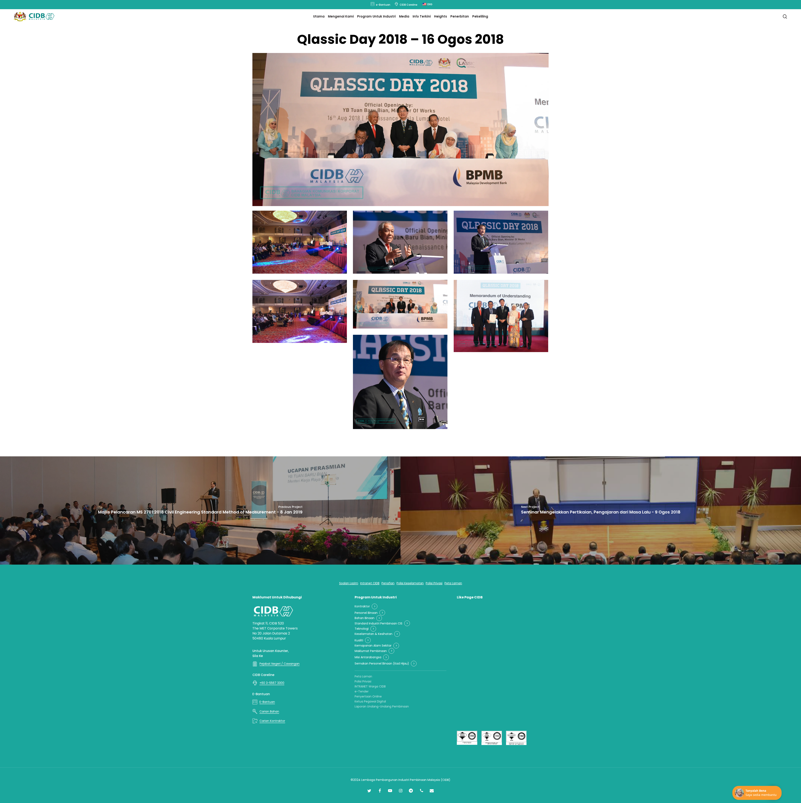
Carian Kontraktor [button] (272, 721)
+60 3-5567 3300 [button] (271, 683)
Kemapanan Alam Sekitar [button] (373, 645)
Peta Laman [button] (453, 583)
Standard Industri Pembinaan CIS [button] (378, 623)
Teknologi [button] (362, 628)
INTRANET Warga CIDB (370, 686)
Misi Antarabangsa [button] (368, 657)
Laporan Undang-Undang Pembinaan (382, 706)
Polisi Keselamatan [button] (410, 583)
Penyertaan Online (368, 696)
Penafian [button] (388, 583)
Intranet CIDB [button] (369, 583)
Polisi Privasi (363, 681)
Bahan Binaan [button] (364, 618)
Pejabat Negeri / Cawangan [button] (279, 664)
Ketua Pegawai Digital (370, 701)
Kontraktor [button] (362, 606)
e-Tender (362, 691)
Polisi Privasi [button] (434, 583)
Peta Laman (363, 676)
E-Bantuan (261, 694)
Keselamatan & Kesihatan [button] (373, 634)
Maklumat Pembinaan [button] (371, 651)
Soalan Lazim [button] (348, 583)
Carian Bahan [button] (269, 711)
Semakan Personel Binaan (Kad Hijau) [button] (382, 663)
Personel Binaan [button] (366, 612)
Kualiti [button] (359, 640)
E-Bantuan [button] (267, 702)
